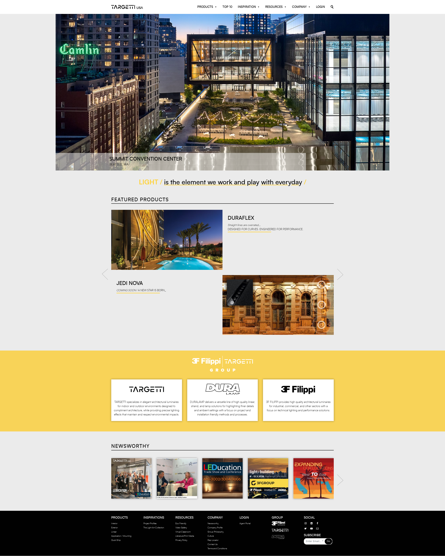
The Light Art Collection (153, 528)
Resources (274, 6)
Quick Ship (116, 540)
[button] (114, 92)
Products (205, 6)
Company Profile (215, 528)
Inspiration (247, 6)
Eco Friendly (180, 524)
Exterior (114, 528)
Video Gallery (181, 528)
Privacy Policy (181, 540)
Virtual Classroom (183, 532)
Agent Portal (245, 524)
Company (299, 6)
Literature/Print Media (184, 536)
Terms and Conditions (217, 549)
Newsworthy (213, 524)
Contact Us (212, 544)
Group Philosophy (216, 532)
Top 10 (227, 6)
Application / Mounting (121, 536)
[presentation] (105, 273)
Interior (114, 524)
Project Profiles (149, 524)
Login (320, 6)
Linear (114, 532)
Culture (211, 536)
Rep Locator (213, 540)
